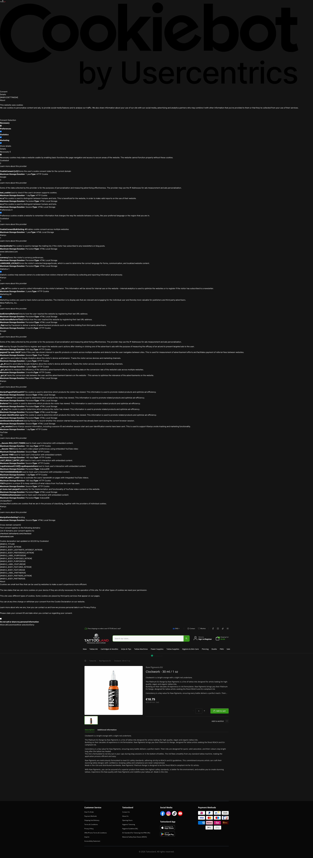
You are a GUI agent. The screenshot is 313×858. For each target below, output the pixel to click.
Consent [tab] (3, 91)
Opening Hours (127, 820)
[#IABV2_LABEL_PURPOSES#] (13, 555)
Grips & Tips (126, 649)
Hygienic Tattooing (128, 824)
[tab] (90, 729)
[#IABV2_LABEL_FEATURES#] (12, 564)
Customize (12, 625)
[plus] (204, 711)
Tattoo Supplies (173, 649)
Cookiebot (44, 541)
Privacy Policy (89, 829)
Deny (32, 625)
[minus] (193, 711)
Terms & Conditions (91, 824)
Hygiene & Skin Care (190, 649)
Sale (228, 649)
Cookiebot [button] (4, 162)
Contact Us (126, 812)
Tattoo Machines (141, 649)
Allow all (3, 625)
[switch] (1, 131)
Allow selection (23, 625)
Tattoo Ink (93, 649)
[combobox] (175, 630)
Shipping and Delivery (91, 820)
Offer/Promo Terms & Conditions (95, 833)
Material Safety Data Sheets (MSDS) (134, 837)
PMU (222, 649)
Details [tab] (3, 94)
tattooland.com (7, 536)
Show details (5, 146)
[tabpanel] (156, 754)
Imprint (86, 837)
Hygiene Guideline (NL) (130, 829)
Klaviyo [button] (3, 236)
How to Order (89, 812)
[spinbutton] (199, 711)
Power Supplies (157, 649)
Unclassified (6, 501)
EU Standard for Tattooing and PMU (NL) (136, 833)
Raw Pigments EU (105, 661)
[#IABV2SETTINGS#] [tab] (9, 97)
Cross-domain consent (10, 525)
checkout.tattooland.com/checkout (15, 533)
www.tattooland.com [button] (9, 253)
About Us (125, 816)
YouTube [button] (4, 433)
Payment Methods (90, 816)
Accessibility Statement (92, 841)
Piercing (205, 649)
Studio (214, 649)
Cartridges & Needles (109, 649)
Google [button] (3, 178)
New (85, 649)
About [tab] (2, 100)
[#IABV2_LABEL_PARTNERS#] (13, 573)
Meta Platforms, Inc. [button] (8, 304)
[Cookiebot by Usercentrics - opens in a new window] (149, 46)
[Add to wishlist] (227, 721)
